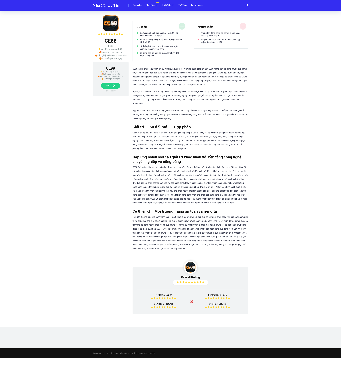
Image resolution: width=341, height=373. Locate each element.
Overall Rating (190, 277)
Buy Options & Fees (217, 295)
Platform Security (163, 295)
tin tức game (197, 5)
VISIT (109, 85)
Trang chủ (137, 5)
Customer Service (217, 304)
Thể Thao (182, 5)
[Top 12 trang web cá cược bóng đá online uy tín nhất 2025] (106, 4)
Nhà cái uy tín (152, 5)
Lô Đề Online (168, 5)
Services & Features (163, 304)
